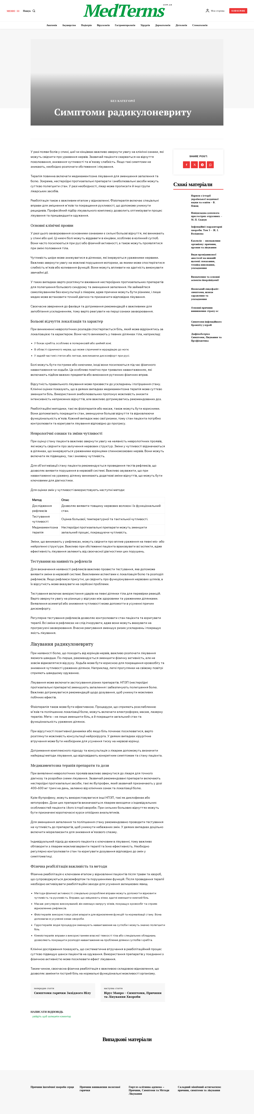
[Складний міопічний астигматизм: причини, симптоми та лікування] (200, 1067)
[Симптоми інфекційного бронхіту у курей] (180, 323)
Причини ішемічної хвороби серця (52, 1087)
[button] (30, 11)
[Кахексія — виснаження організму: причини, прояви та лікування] (180, 244)
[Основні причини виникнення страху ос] (180, 309)
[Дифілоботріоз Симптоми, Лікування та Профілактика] (180, 337)
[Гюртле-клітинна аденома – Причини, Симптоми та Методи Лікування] (151, 1067)
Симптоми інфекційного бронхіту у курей (206, 323)
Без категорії (123, 100)
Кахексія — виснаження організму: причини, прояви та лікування (205, 244)
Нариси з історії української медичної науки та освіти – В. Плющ (205, 200)
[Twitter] (194, 164)
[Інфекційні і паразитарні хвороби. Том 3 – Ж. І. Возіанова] (180, 230)
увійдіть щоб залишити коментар (51, 1016)
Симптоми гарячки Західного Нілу (62, 993)
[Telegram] (202, 164)
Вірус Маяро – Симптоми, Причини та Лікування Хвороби (133, 994)
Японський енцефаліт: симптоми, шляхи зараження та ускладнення (205, 294)
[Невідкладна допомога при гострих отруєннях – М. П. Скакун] (180, 216)
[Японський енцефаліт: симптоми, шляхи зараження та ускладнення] (180, 292)
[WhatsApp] (210, 164)
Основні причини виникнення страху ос (204, 309)
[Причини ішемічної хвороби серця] (53, 1067)
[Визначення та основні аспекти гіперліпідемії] (180, 278)
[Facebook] (186, 164)
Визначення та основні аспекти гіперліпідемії (205, 278)
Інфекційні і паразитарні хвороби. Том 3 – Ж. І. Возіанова (206, 230)
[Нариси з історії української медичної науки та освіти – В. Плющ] (180, 199)
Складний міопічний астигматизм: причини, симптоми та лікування (199, 1088)
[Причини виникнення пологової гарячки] (102, 1067)
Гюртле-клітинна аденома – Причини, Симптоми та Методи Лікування (149, 1090)
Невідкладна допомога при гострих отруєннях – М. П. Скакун (206, 216)
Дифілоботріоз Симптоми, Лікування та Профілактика (206, 337)
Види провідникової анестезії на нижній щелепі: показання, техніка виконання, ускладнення (203, 261)
